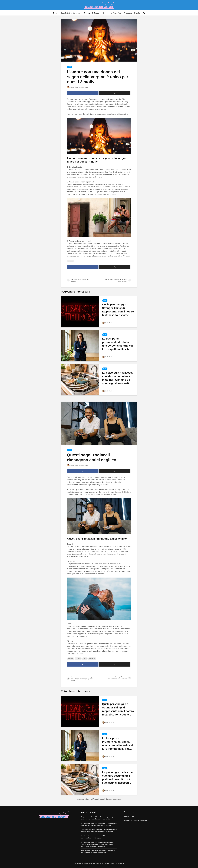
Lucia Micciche (109, 323)
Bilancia (70, 658)
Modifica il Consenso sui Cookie (135, 820)
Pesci (85, 658)
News (55, 13)
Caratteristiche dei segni (70, 13)
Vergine (70, 261)
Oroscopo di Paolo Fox (112, 13)
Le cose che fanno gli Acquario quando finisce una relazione (99, 799)
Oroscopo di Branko (132, 13)
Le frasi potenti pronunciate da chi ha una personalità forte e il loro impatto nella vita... (117, 344)
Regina (72, 87)
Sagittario (92, 658)
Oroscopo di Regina (91, 13)
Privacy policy (129, 812)
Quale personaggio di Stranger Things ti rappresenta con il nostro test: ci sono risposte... (118, 310)
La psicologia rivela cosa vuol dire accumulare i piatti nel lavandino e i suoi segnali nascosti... (117, 378)
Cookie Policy (129, 816)
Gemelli (78, 658)
